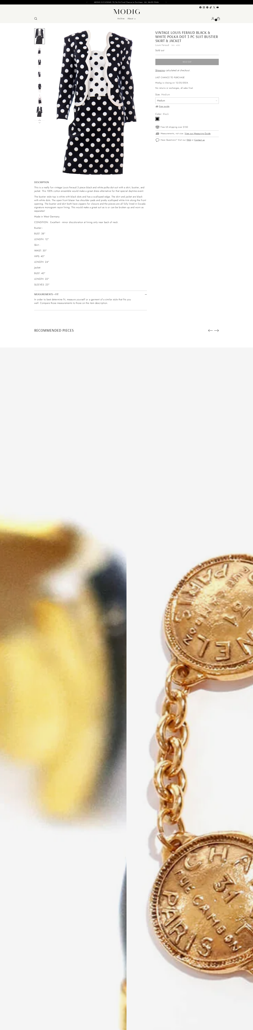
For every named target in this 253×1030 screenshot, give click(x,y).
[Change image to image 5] (39, 87)
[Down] (39, 123)
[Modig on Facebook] (200, 7)
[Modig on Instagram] (204, 7)
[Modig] (126, 11)
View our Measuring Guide (198, 133)
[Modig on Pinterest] (207, 7)
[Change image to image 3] (39, 63)
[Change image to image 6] (39, 99)
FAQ (189, 140)
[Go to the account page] (211, 18)
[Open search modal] (35, 18)
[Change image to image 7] (39, 111)
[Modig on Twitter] (214, 7)
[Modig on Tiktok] (211, 7)
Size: (162, 94)
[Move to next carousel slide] (216, 330)
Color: (162, 114)
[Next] (166, 2)
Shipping (160, 70)
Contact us (199, 140)
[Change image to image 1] (39, 36)
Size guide (164, 106)
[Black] (157, 119)
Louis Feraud (162, 45)
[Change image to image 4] (39, 75)
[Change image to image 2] (39, 51)
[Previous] (87, 2)
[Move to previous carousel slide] (210, 330)
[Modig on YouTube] (217, 7)
